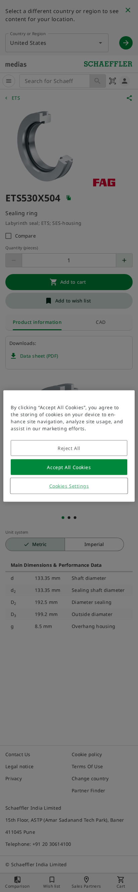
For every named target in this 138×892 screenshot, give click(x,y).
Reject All (69, 448)
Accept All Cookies (69, 467)
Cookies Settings (69, 486)
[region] (68, 446)
